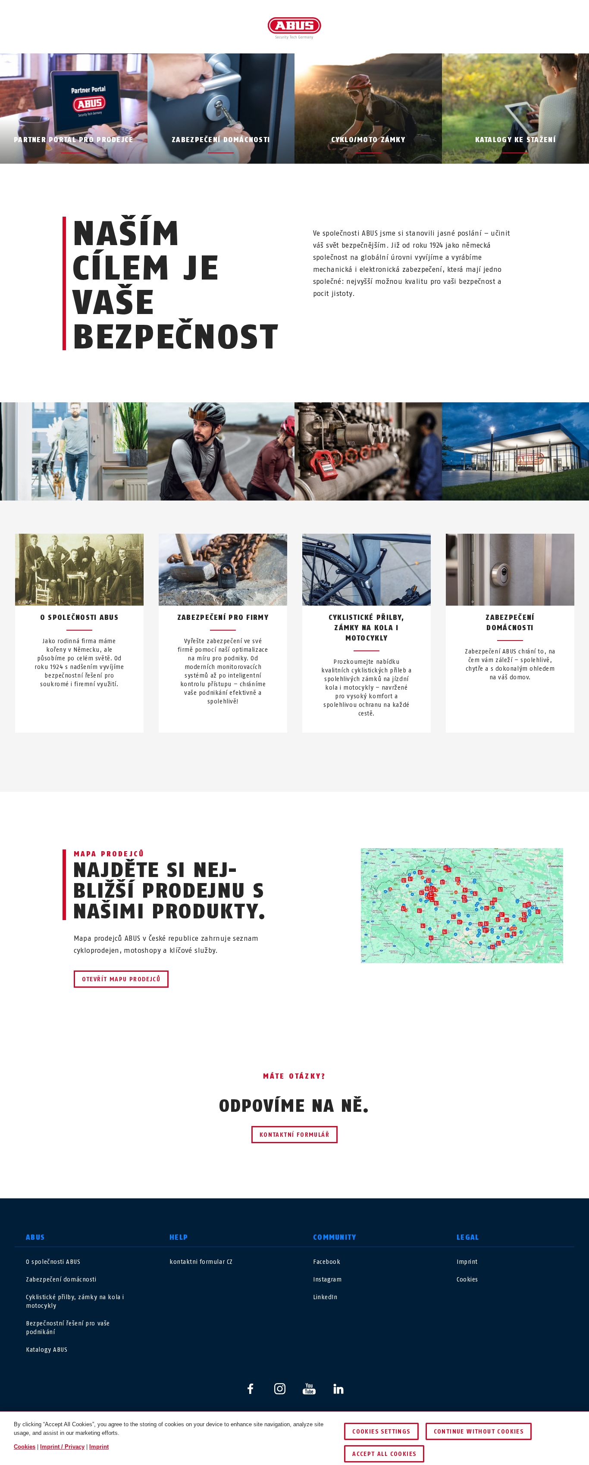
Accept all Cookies (384, 1454)
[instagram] (279, 1388)
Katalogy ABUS (46, 1349)
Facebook (326, 1262)
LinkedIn (325, 1297)
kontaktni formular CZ (201, 1262)
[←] (279, 753)
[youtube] (309, 1388)
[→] (310, 753)
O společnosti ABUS (53, 1262)
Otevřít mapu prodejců (121, 979)
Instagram (327, 1279)
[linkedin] (338, 1388)
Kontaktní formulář (294, 1134)
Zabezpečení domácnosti (61, 1279)
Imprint (467, 1262)
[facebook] (250, 1388)
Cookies (467, 1279)
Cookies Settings (381, 1431)
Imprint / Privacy (62, 1446)
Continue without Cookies (479, 1431)
